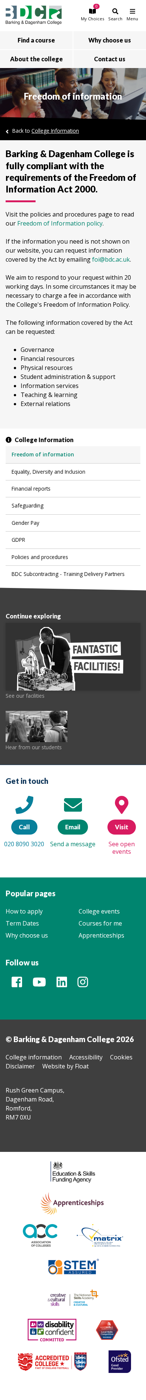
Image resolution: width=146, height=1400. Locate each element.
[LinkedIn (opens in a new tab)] (62, 984)
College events (99, 911)
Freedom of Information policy (60, 223)
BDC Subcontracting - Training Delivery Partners (68, 573)
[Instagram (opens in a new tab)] (82, 984)
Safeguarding (27, 505)
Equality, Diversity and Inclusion (48, 471)
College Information (55, 130)
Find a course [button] (36, 40)
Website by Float (65, 1066)
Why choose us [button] (109, 40)
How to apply (24, 911)
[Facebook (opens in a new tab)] (17, 984)
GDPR (18, 539)
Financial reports (31, 488)
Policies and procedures (40, 557)
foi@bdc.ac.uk (111, 259)
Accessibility (86, 1057)
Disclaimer (20, 1066)
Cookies (121, 1057)
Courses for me (100, 923)
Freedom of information (43, 454)
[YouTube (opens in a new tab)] (39, 984)
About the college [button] (36, 58)
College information (34, 1057)
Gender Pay (25, 522)
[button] (92, 14)
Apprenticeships (101, 935)
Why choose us (27, 935)
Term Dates (22, 923)
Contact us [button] (109, 58)
